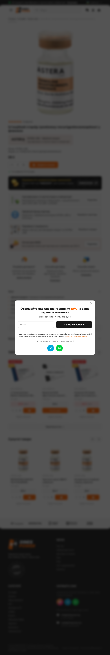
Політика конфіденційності (76, 336)
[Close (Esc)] (92, 303)
